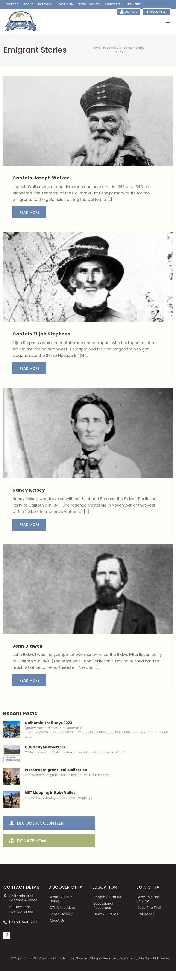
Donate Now (31, 841)
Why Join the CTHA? (148, 899)
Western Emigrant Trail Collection (56, 770)
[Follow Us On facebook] (6, 935)
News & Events (105, 914)
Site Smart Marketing (154, 958)
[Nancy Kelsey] (88, 433)
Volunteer (145, 914)
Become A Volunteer (40, 823)
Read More (29, 212)
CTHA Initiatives (62, 907)
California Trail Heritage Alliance (63, 958)
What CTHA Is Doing (60, 899)
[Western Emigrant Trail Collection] (11, 776)
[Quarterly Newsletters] (11, 753)
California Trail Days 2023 (48, 723)
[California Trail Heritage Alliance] (18, 21)
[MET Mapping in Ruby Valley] (11, 799)
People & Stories (115, 48)
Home (95, 48)
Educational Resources (103, 905)
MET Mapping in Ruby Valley (50, 793)
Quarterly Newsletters (45, 747)
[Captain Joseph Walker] (88, 121)
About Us (57, 920)
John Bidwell (27, 646)
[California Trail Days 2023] (11, 729)
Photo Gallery (61, 914)
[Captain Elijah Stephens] (88, 277)
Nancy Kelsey (28, 490)
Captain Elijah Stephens (41, 334)
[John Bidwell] (88, 589)
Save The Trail (149, 907)
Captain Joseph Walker (40, 178)
